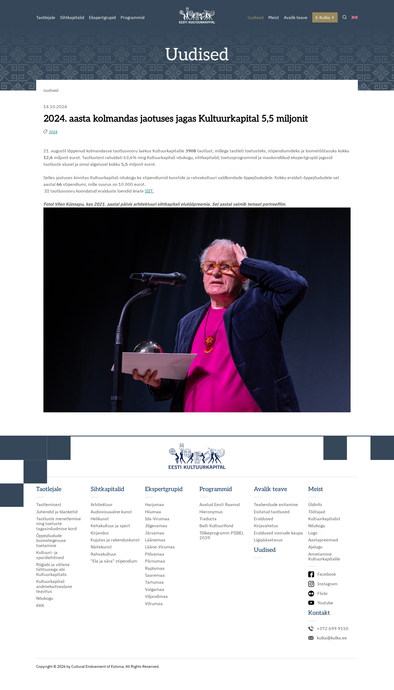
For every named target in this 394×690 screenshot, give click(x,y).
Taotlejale (45, 17)
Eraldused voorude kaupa (278, 532)
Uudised (255, 17)
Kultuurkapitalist (324, 518)
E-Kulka (322, 17)
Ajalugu (315, 546)
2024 (53, 132)
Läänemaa (155, 539)
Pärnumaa (155, 561)
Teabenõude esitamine (276, 504)
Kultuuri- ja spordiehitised (50, 555)
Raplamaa (155, 568)
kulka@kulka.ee (332, 637)
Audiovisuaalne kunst (111, 511)
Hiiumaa (153, 511)
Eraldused (263, 518)
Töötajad (316, 511)
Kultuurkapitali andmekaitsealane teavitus (54, 586)
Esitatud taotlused (271, 511)
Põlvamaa (154, 554)
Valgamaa (154, 589)
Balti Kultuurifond (216, 525)
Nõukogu (44, 598)
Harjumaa (154, 504)
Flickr (322, 593)
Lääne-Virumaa (160, 546)
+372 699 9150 (332, 628)
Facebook (326, 574)
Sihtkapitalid (72, 17)
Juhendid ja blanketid (56, 511)
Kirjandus (100, 532)
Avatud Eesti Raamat (219, 504)
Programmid (132, 17)
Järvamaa (154, 532)
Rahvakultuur (103, 554)
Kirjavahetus (266, 525)
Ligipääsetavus (268, 539)
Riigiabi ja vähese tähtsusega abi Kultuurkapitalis (53, 569)
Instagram (327, 583)
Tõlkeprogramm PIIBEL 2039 (221, 535)
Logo (312, 532)
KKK (40, 605)
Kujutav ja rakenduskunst (115, 539)
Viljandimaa (156, 596)
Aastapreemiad (323, 539)
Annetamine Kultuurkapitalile (324, 556)
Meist (273, 17)
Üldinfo (315, 504)
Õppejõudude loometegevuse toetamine (51, 540)
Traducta (208, 518)
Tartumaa (154, 582)
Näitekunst (101, 546)
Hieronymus (211, 511)
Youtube (325, 602)
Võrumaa (154, 603)
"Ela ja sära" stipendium (114, 561)
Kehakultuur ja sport (110, 525)
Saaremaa (155, 575)
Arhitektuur (102, 504)
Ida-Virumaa (157, 518)
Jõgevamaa (156, 525)
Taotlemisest (48, 504)
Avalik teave (295, 17)
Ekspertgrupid (102, 17)
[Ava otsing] (345, 17)
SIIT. (149, 191)
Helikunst (100, 518)
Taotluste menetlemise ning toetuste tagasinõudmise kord (58, 523)
